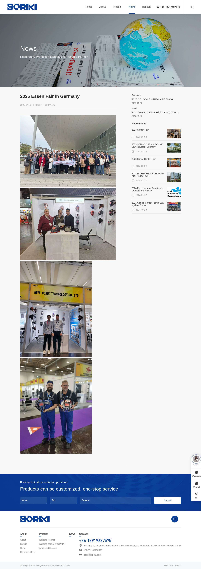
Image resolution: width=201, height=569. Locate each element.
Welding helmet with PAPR (52, 544)
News (72, 533)
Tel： (54, 500)
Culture (23, 544)
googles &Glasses (48, 548)
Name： (26, 500)
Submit (167, 500)
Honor (23, 548)
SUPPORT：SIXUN (172, 565)
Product (43, 533)
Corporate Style (27, 552)
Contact (83, 533)
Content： (86, 500)
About (23, 533)
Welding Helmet (47, 540)
